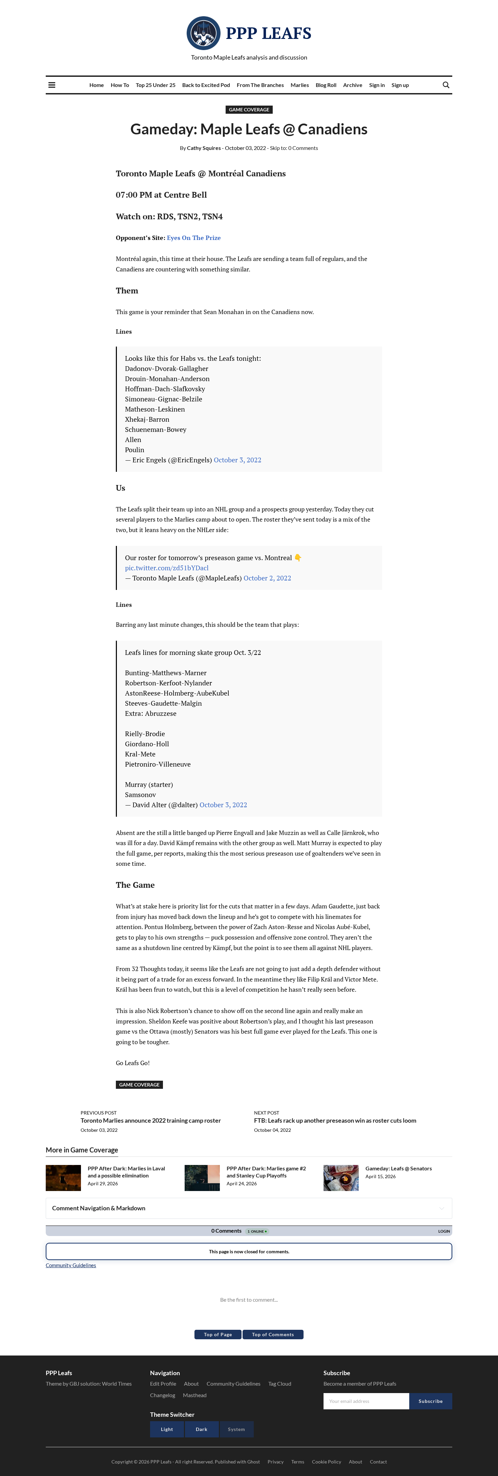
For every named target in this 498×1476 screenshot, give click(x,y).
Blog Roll (326, 85)
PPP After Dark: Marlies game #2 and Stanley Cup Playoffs (266, 1171)
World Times (117, 1383)
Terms (297, 1461)
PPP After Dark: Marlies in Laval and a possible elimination (126, 1171)
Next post (266, 1113)
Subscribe (431, 1401)
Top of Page (218, 1334)
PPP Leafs (269, 33)
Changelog (162, 1395)
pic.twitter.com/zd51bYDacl (167, 567)
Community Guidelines (234, 1383)
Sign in (377, 85)
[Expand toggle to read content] (442, 1208)
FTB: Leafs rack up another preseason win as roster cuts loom (335, 1120)
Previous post (99, 1113)
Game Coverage (249, 109)
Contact (378, 1461)
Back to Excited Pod (206, 85)
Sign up (400, 85)
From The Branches (260, 85)
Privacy (276, 1461)
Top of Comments (273, 1334)
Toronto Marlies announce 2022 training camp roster (151, 1120)
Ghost (253, 1461)
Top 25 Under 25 (155, 85)
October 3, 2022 (238, 459)
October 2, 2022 (267, 577)
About (191, 1383)
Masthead (195, 1395)
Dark (202, 1429)
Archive (352, 85)
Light (167, 1429)
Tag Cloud (279, 1383)
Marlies (300, 85)
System (236, 1429)
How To (120, 85)
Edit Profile (163, 1383)
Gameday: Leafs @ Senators (399, 1168)
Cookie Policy (326, 1461)
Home (96, 85)
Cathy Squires (200, 148)
